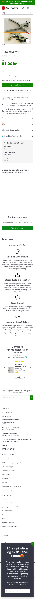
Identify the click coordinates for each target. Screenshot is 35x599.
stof (13, 286)
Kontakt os (5, 499)
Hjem (3, 45)
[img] (17, 355)
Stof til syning (6, 474)
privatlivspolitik (20, 584)
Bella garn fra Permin (8, 471)
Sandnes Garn (6, 459)
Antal (3, 72)
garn (17, 286)
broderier (23, 286)
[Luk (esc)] (32, 544)
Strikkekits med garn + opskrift (11, 463)
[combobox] (17, 13)
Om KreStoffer (6, 495)
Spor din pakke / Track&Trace (11, 507)
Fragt (13, 80)
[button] (5, 368)
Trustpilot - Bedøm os (9, 522)
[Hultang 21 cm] (14, 190)
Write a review (17, 228)
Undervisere (6, 539)
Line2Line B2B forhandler (9, 526)
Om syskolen (6, 535)
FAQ (3, 515)
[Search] (31, 13)
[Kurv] (27, 8)
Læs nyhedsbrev (7, 511)
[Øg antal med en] (15, 76)
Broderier (5, 478)
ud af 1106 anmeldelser (16, 357)
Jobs (3, 518)
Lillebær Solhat (6, 482)
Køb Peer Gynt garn (8, 467)
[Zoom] (28, 41)
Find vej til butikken (8, 503)
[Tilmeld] (28, 591)
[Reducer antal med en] (4, 76)
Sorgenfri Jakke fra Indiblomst (11, 486)
